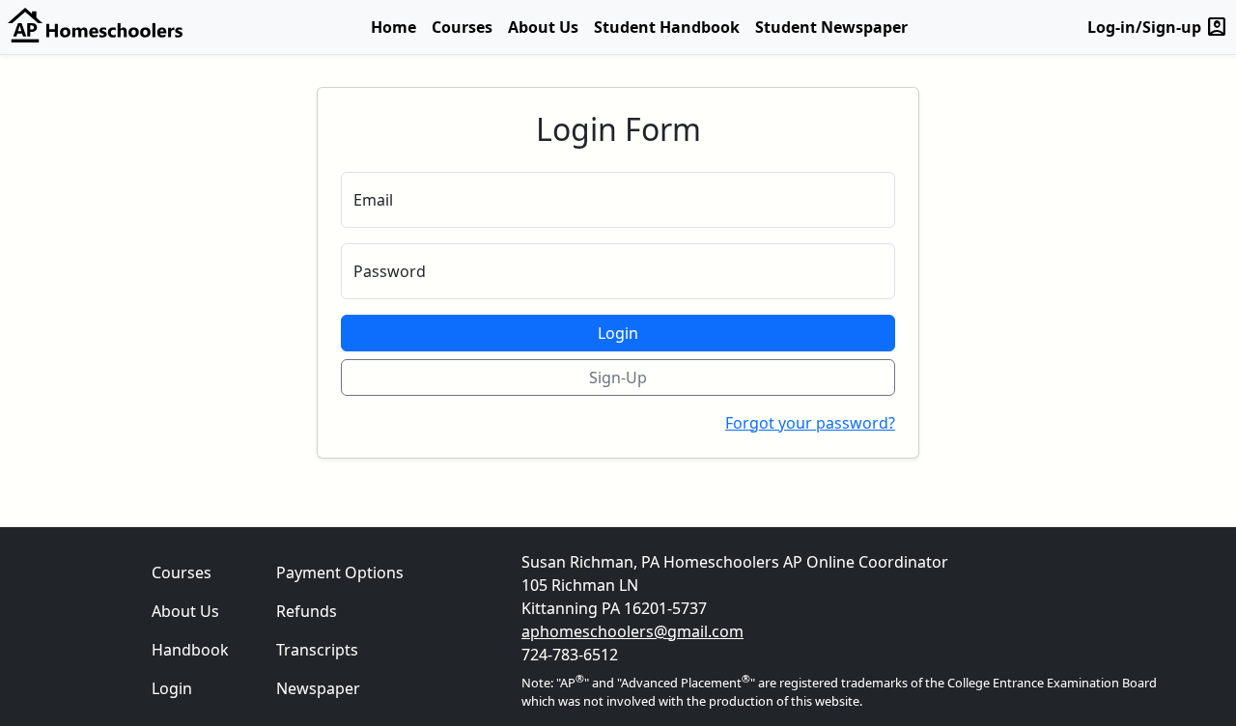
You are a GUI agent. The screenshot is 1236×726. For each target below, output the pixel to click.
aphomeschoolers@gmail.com (632, 631)
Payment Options (340, 572)
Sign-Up (618, 377)
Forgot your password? (810, 422)
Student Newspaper (831, 27)
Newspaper (318, 688)
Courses (462, 27)
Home (393, 27)
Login (618, 333)
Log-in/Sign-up (1157, 27)
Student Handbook (667, 27)
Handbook (190, 649)
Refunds (306, 611)
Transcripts (317, 649)
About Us (543, 27)
